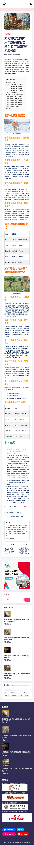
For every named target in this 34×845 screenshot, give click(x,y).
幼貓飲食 (19, 693)
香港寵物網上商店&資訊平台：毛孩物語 (13, 783)
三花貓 (6, 690)
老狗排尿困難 (18, 512)
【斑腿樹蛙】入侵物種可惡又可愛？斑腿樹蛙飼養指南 (16, 656)
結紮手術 (18, 373)
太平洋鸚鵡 (12, 690)
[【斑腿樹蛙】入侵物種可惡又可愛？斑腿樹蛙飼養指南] (7, 650)
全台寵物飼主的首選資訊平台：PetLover (13, 803)
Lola (25, 506)
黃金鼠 (26, 695)
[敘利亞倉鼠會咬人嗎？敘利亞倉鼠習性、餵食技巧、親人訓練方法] (7, 614)
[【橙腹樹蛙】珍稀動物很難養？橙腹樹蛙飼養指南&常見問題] (7, 632)
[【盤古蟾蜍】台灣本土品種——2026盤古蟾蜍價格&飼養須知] (7, 668)
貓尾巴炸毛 (7, 695)
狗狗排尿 (15, 388)
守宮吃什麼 (20, 690)
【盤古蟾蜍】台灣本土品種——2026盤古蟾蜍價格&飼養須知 (17, 674)
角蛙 (25, 693)
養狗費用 (20, 695)
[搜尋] (27, 600)
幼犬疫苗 (6, 693)
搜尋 (5, 594)
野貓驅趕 (14, 695)
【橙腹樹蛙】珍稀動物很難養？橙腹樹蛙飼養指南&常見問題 (16, 638)
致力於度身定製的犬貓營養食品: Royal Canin (14, 811)
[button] (10, 538)
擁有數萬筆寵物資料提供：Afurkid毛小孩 (13, 793)
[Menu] (31, 3)
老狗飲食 (8, 34)
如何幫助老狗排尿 (9, 512)
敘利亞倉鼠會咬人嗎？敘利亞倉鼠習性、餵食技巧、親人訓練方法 (16, 620)
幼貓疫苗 (13, 693)
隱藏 (13, 79)
